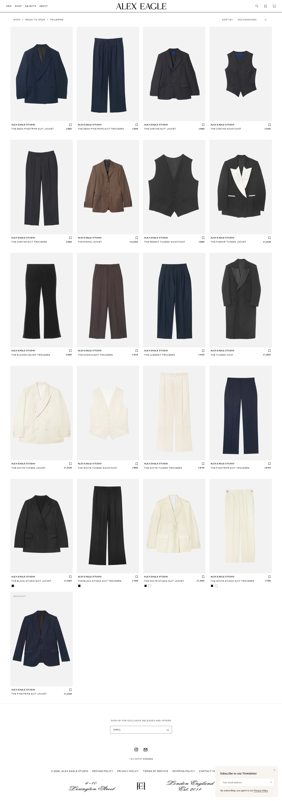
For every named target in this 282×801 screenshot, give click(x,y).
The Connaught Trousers (95, 354)
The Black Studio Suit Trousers (100, 580)
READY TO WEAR (35, 20)
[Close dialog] (274, 770)
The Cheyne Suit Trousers (29, 241)
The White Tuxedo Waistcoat (97, 467)
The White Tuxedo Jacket (28, 467)
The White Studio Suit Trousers (232, 580)
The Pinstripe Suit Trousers (230, 467)
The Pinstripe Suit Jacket (29, 693)
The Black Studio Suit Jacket (31, 580)
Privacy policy (128, 771)
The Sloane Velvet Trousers (30, 354)
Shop (16, 20)
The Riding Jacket (90, 241)
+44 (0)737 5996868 (141, 758)
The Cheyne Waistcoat (226, 128)
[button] (10, 6)
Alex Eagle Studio (74, 771)
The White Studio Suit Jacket (164, 580)
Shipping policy (183, 771)
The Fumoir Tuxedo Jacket (228, 241)
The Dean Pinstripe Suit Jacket (32, 128)
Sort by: (228, 19)
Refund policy (102, 771)
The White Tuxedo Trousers (163, 467)
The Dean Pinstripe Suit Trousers (101, 128)
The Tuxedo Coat (222, 354)
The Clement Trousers (159, 354)
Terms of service (155, 771)
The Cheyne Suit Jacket (160, 128)
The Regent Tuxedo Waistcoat (164, 241)
